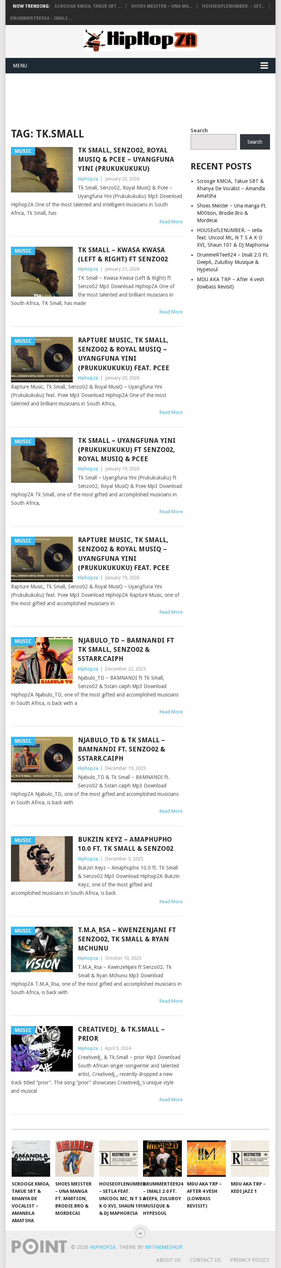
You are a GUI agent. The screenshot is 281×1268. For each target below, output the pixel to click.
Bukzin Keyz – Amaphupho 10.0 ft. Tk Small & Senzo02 (125, 843)
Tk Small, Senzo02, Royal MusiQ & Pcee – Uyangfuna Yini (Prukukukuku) (126, 159)
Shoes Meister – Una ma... (161, 6)
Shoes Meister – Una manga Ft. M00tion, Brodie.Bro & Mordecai (232, 213)
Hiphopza (88, 178)
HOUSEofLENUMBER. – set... (233, 6)
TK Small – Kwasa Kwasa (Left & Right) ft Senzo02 (123, 254)
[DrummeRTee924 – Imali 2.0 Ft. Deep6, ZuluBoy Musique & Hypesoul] (162, 1158)
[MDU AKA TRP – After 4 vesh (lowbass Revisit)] (206, 1158)
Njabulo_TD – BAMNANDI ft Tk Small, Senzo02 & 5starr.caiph (126, 649)
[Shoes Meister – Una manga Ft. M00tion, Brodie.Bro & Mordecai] (74, 1158)
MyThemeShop (163, 1247)
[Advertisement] (144, 98)
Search (199, 130)
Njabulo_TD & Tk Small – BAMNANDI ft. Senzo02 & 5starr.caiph (121, 749)
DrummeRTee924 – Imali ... (41, 18)
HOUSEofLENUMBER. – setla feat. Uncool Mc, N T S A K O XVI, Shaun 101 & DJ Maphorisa (233, 237)
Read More (171, 221)
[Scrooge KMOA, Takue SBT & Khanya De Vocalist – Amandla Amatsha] (31, 1158)
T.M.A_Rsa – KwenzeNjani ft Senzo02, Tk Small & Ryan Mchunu (127, 939)
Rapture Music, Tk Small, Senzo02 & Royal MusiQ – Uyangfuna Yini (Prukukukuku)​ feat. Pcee (123, 354)
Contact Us (205, 1260)
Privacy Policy (249, 1260)
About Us (168, 1260)
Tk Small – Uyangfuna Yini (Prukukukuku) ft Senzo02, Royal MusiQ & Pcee (127, 450)
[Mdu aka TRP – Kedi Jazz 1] (250, 1158)
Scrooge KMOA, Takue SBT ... (88, 6)
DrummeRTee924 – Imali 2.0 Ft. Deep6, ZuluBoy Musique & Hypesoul (233, 262)
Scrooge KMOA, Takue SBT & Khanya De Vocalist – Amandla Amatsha (231, 188)
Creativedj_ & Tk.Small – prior (121, 1033)
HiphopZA (103, 1247)
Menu (20, 66)
